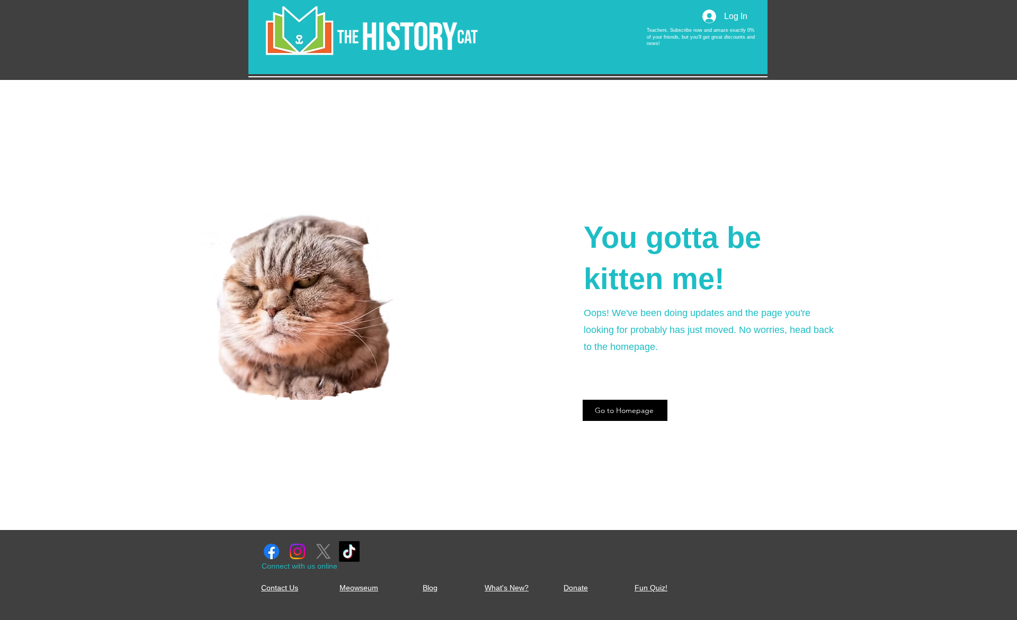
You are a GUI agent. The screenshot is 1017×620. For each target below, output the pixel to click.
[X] (323, 551)
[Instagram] (297, 551)
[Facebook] (271, 551)
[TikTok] (349, 551)
